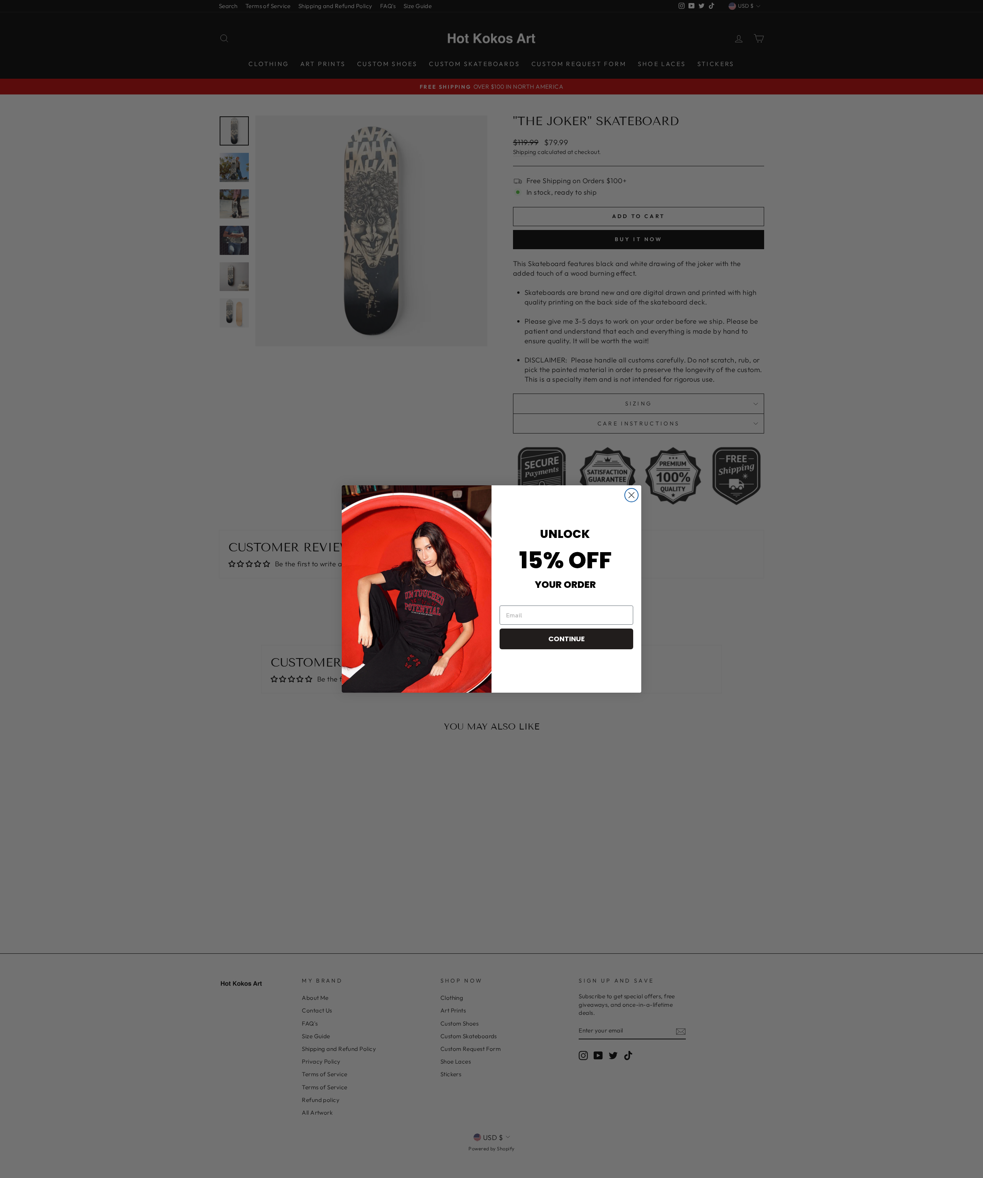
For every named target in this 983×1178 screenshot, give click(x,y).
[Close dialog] (631, 495)
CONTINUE (566, 639)
